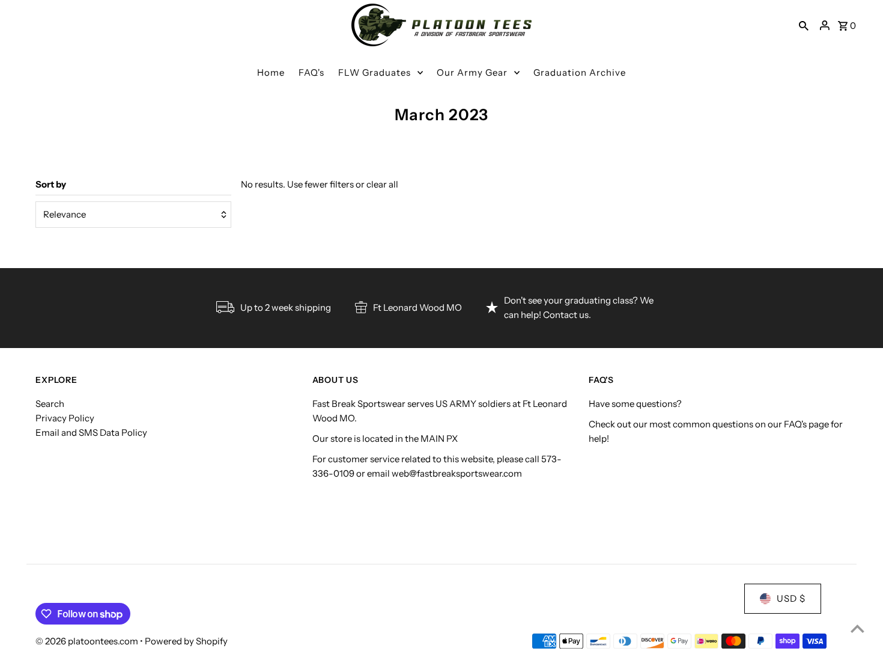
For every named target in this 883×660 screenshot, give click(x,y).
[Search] (804, 25)
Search (49, 403)
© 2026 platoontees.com (87, 641)
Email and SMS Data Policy (91, 432)
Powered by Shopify (186, 641)
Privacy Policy (64, 418)
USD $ (791, 598)
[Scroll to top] (857, 628)
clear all (382, 184)
